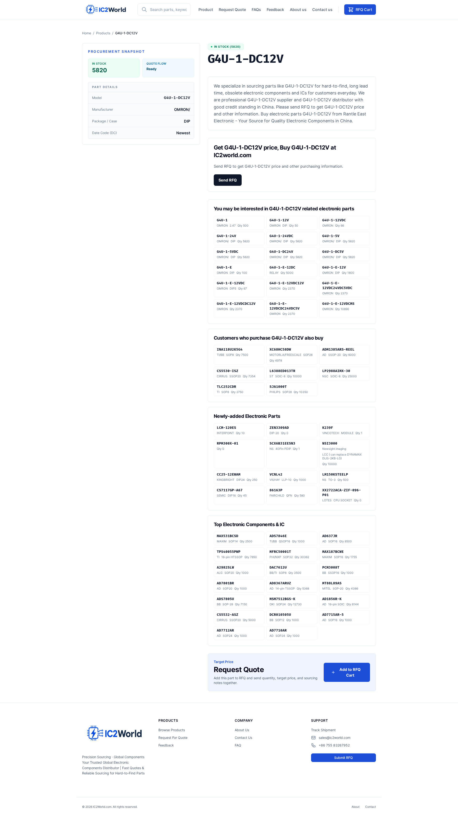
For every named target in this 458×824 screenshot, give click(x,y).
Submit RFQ (343, 758)
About (355, 806)
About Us (242, 730)
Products (103, 33)
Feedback (275, 9)
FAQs (256, 9)
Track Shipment (323, 730)
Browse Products (171, 730)
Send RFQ (228, 180)
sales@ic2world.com (334, 738)
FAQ (238, 745)
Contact (370, 806)
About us (298, 9)
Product (205, 9)
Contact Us (243, 738)
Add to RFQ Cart (350, 672)
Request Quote (232, 9)
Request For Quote (172, 738)
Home (86, 33)
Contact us (322, 9)
